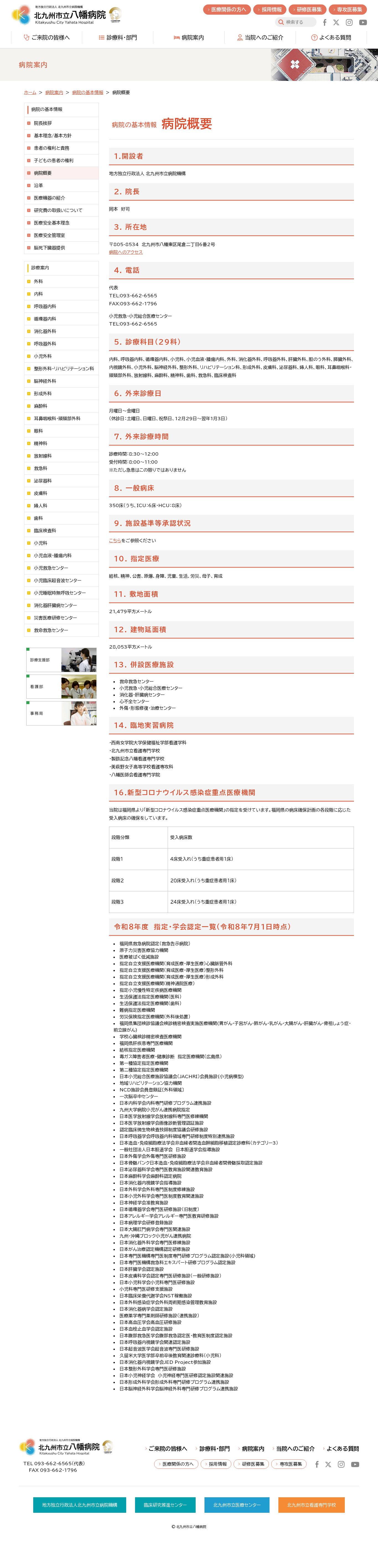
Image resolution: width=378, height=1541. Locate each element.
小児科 (40, 543)
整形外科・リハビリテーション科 (64, 368)
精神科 (40, 443)
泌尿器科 (43, 481)
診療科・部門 (122, 37)
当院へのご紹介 (264, 37)
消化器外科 (45, 331)
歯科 (38, 518)
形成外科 (43, 393)
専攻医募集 (349, 9)
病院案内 (193, 37)
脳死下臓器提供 (49, 248)
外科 (38, 281)
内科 (38, 294)
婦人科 (40, 506)
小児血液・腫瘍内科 (53, 555)
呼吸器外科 (45, 344)
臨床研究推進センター (165, 1505)
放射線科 (43, 456)
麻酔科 (40, 406)
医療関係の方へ (228, 9)
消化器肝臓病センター (55, 605)
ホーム (30, 92)
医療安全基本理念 (51, 223)
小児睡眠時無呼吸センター (60, 593)
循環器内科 (45, 319)
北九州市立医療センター (237, 1505)
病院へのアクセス (126, 252)
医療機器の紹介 (49, 198)
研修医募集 (309, 9)
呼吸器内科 (45, 306)
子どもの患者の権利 (54, 160)
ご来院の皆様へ (51, 37)
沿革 (38, 185)
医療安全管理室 (49, 235)
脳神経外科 (45, 381)
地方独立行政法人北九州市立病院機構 (79, 1505)
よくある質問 (335, 37)
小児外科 (43, 356)
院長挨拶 (43, 123)
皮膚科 (40, 493)
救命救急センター (51, 630)
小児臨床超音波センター (57, 580)
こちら (115, 540)
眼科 (38, 431)
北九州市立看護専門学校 (311, 1505)
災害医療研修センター (55, 618)
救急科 (40, 468)
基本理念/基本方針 (53, 135)
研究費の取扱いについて (58, 210)
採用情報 (272, 9)
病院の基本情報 (87, 92)
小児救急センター (51, 568)
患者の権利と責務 (51, 148)
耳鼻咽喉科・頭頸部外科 (57, 418)
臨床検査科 (45, 530)
